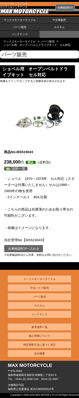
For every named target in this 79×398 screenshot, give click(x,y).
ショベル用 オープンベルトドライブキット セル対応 (37, 44)
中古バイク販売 (39, 287)
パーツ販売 (19, 27)
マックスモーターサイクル (20, 19)
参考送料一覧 (39, 327)
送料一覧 (19, 169)
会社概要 (39, 353)
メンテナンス (20, 34)
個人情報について (39, 335)
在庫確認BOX (65, 7)
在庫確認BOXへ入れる (23, 248)
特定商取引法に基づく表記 (39, 344)
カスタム (59, 27)
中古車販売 (59, 19)
